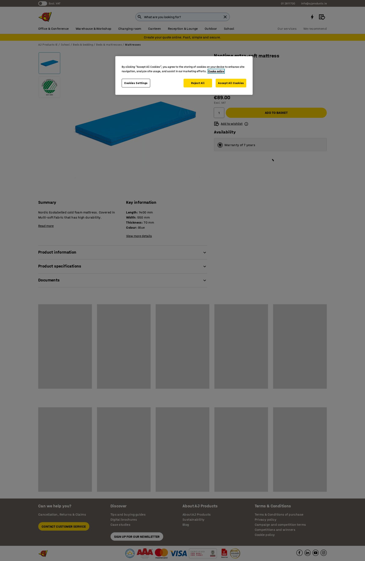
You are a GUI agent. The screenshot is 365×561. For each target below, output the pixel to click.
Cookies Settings (136, 83)
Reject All (197, 83)
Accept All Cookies (231, 83)
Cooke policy (216, 71)
